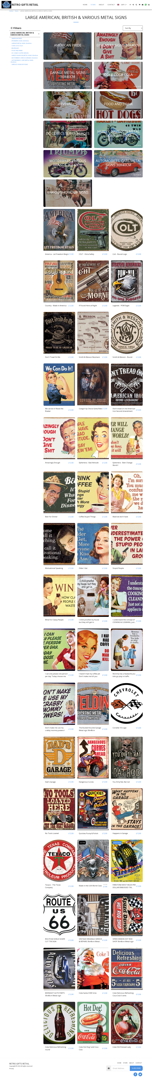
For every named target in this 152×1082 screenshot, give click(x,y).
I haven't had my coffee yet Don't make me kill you (89, 675)
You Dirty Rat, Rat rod (121, 782)
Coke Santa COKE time (87, 993)
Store (16, 11)
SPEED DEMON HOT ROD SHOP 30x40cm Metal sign (123, 940)
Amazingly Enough (52, 462)
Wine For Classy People (54, 620)
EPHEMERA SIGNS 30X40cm (20, 41)
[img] (59, 230)
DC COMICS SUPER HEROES (20, 53)
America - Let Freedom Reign (56, 254)
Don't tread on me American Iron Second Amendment (124, 409)
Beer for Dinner (51, 516)
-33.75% (82, 843)
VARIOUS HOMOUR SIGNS (20, 64)
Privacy (11, 1068)
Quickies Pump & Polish (88, 833)
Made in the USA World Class (90, 885)
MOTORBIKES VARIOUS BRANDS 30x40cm (25, 58)
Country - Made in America (55, 305)
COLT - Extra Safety (86, 254)
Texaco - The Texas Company (53, 886)
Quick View (59, 250)
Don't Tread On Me (52, 357)
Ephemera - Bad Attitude (89, 462)
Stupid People (118, 568)
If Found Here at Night (88, 305)
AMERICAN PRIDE (17, 38)
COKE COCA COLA (17, 46)
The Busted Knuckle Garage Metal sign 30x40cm (90, 729)
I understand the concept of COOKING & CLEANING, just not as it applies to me (124, 621)
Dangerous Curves (86, 782)
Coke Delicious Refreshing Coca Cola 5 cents (123, 994)
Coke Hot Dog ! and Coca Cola (88, 1048)
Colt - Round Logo (120, 254)
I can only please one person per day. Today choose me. (56, 675)
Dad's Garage (50, 782)
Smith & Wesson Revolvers (89, 357)
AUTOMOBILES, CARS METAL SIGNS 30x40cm (22, 61)
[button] (130, 4)
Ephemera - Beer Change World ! (122, 463)
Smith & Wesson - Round (122, 357)
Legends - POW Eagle (121, 305)
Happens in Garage (120, 833)
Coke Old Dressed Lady (122, 1047)
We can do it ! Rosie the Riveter (54, 409)
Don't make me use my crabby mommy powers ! (55, 729)
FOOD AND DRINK (17, 50)
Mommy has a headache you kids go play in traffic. (124, 675)
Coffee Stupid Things (87, 516)
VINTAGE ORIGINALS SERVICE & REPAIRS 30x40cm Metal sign (90, 940)
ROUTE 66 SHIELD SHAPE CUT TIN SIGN (55, 940)
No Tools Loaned (52, 833)
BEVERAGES (15, 48)
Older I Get (83, 568)
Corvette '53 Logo (119, 728)
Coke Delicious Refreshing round (55, 1048)
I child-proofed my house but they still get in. (89, 621)
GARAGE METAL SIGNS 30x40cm (22, 43)
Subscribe (136, 1068)
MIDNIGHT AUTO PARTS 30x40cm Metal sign (55, 994)
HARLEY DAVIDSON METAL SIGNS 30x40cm (25, 55)
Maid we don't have (120, 516)
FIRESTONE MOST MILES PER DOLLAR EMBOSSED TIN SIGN (124, 886)
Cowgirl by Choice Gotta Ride (90, 408)
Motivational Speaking (54, 568)
